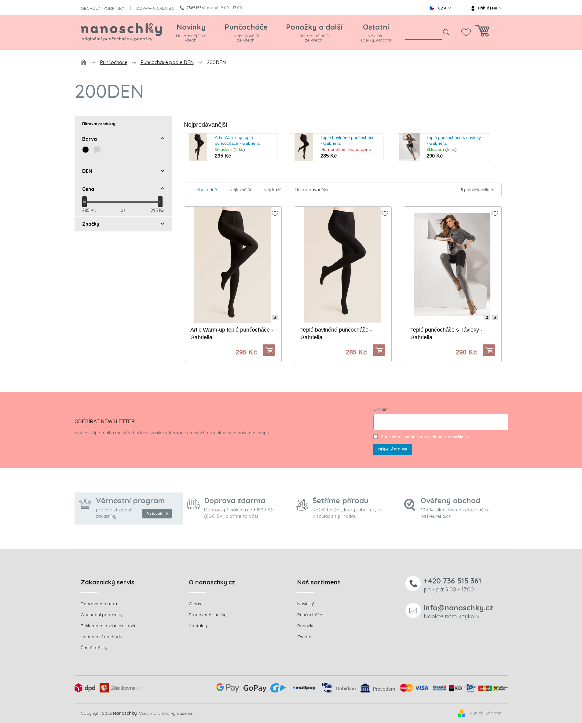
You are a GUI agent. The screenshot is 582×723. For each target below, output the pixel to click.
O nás (195, 603)
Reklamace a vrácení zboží (108, 625)
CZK (442, 7)
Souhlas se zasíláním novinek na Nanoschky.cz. (425, 436)
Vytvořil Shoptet (486, 713)
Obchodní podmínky (101, 614)
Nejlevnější (240, 189)
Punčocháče (309, 614)
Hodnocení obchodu (101, 636)
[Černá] (85, 149)
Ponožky (306, 625)
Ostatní (304, 636)
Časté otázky (94, 647)
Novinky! (305, 603)
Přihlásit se (392, 449)
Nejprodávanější (311, 189)
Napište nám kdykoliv (458, 611)
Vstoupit (155, 513)
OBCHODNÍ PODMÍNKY (102, 8)
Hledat (446, 32)
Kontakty (198, 625)
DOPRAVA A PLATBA (155, 8)
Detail (272, 350)
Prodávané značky (207, 614)
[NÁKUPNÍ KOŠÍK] (482, 32)
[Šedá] (97, 149)
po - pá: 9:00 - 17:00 (452, 584)
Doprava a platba (99, 603)
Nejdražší (272, 189)
